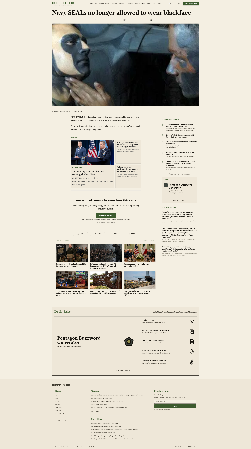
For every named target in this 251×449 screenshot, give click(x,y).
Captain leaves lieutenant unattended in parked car (106, 426)
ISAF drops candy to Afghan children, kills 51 (104, 433)
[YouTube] (184, 446)
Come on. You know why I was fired (101, 398)
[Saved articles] (174, 3)
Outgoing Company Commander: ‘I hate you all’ (105, 423)
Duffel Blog (61, 385)
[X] (177, 446)
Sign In (62, 447)
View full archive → (60, 421)
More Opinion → (96, 411)
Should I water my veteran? (99, 404)
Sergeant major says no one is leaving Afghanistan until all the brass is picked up (114, 430)
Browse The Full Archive (180, 174)
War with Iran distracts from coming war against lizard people (109, 408)
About (56, 447)
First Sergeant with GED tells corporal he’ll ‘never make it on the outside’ (112, 439)
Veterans (57, 417)
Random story (148, 240)
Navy (66, 20)
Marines (57, 404)
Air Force (57, 401)
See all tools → (179, 200)
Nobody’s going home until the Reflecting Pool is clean (107, 401)
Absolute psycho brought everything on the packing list (107, 436)
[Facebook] (175, 446)
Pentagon (58, 411)
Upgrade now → (106, 215)
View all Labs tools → (125, 371)
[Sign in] (178, 3)
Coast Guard (58, 408)
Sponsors (83, 447)
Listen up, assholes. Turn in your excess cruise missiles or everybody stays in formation (117, 395)
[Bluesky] (178, 446)
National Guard (59, 414)
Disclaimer (70, 447)
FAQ (77, 447)
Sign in (112, 222)
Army (56, 395)
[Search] (170, 3)
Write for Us (91, 447)
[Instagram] (180, 446)
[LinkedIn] (182, 446)
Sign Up (175, 406)
